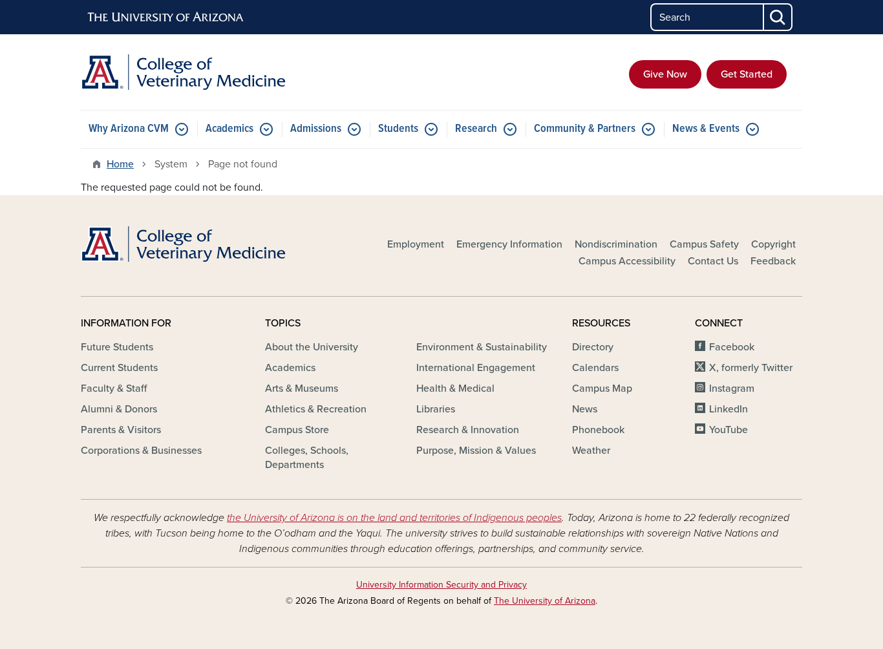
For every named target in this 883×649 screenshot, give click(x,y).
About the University (311, 347)
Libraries (435, 409)
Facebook (731, 347)
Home (120, 164)
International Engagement (475, 367)
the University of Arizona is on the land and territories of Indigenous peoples (394, 517)
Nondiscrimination (616, 244)
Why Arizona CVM (129, 129)
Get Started (746, 74)
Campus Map (602, 388)
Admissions (315, 129)
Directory (592, 347)
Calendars (595, 367)
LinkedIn (728, 409)
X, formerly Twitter (751, 367)
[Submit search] (778, 17)
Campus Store (297, 429)
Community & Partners (584, 129)
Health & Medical (455, 388)
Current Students (119, 367)
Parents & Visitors (121, 429)
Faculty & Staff (114, 388)
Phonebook (598, 429)
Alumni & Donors (119, 409)
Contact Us (713, 261)
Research (476, 129)
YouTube (728, 429)
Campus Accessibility (627, 261)
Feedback (773, 261)
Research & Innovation (467, 429)
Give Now (665, 74)
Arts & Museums (301, 388)
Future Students (117, 347)
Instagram (731, 388)
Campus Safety (704, 244)
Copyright (773, 244)
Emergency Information (509, 244)
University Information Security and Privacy (441, 584)
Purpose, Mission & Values (476, 450)
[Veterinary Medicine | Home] (196, 72)
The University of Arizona (544, 600)
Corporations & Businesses (141, 450)
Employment (415, 244)
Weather (591, 450)
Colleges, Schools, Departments (306, 457)
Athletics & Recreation (316, 409)
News (584, 409)
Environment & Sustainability (481, 347)
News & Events (705, 129)
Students (398, 129)
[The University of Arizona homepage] (166, 17)
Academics (229, 129)
